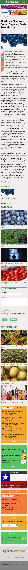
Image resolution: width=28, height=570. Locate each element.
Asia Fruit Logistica (7, 458)
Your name (4, 292)
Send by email (2, 67)
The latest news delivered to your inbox (12, 521)
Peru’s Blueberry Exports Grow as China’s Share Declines (13, 412)
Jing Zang (14, 32)
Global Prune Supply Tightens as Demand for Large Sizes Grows (14, 486)
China (8, 201)
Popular (19, 407)
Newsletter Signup (20, 557)
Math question (5, 310)
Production (13, 198)
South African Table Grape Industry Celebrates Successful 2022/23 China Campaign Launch (13, 401)
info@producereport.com (9, 557)
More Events (14, 466)
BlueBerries (8, 505)
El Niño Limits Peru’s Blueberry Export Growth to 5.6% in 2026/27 (14, 423)
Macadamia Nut (9, 509)
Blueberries (15, 17)
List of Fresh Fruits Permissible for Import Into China (11, 538)
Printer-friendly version (2, 64)
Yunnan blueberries (11, 94)
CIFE (3, 451)
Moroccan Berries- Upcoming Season (14, 501)
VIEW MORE (14, 441)
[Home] (15, 2)
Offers (7, 495)
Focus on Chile (14, 472)
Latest (7, 407)
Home (2, 17)
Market (7, 198)
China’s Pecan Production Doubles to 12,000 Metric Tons (14, 418)
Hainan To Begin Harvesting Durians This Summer (14, 364)
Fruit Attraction (6, 462)
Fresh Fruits (8, 17)
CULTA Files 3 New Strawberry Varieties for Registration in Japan (15, 435)
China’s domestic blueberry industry (14, 51)
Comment (4, 297)
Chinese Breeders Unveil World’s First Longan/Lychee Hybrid (10, 382)
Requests (19, 495)
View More (14, 513)
